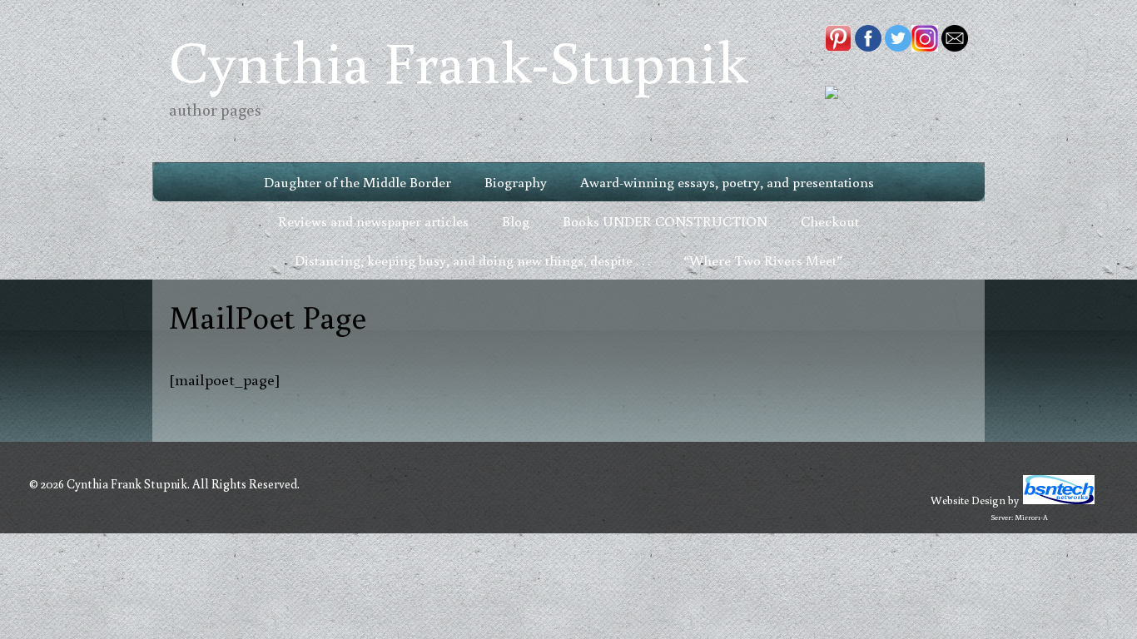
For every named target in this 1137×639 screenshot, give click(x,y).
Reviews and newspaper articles (373, 220)
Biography (515, 181)
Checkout (830, 220)
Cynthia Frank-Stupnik (458, 60)
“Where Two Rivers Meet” (762, 260)
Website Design (968, 500)
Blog (515, 220)
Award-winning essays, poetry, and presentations (727, 181)
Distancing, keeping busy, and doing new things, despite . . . (472, 260)
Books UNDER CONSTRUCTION (665, 220)
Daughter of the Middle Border (357, 181)
